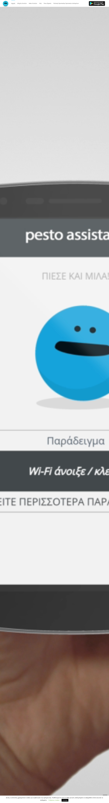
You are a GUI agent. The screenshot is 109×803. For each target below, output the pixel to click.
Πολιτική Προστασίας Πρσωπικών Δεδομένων (66, 3)
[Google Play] (96, 3)
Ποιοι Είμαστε (47, 3)
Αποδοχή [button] (65, 800)
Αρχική (13, 3)
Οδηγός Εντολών (22, 3)
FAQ (40, 3)
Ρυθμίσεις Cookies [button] (54, 800)
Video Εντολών (33, 3)
